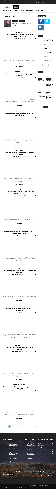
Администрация (19, 32)
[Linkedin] (41, 3)
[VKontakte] (50, 3)
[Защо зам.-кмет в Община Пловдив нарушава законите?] (19, 88)
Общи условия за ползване (32, 485)
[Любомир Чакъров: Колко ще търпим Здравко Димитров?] (19, 49)
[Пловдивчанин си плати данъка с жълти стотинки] (19, 167)
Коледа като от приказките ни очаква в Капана (41, 95)
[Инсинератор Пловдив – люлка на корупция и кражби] (23, 460)
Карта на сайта (19, 475)
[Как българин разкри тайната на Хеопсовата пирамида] (40, 46)
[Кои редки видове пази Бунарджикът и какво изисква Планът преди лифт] (5, 444)
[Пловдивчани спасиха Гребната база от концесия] (19, 323)
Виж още (45, 64)
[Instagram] (39, 3)
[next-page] (21, 426)
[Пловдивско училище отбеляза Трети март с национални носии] (19, 246)
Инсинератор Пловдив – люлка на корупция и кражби (31, 460)
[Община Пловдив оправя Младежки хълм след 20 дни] (19, 128)
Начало (5, 10)
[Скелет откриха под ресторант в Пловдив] (40, 40)
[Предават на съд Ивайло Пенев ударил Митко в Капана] (19, 285)
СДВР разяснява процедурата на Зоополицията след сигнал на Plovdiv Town (49, 83)
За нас (27, 0)
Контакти (31, 0)
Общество (40, 78)
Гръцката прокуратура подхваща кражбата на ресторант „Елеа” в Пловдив (31, 446)
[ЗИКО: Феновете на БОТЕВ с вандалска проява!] (19, 362)
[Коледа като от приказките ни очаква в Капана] (41, 90)
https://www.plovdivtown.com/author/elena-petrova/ (21, 23)
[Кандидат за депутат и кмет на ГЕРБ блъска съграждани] (23, 453)
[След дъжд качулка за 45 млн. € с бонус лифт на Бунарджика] (5, 460)
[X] (48, 3)
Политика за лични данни (38, 0)
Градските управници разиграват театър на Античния (48, 53)
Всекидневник (19, 150)
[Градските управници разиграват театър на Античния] (40, 54)
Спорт (36, 10)
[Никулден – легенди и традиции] (40, 60)
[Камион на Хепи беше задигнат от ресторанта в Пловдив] (19, 401)
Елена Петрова (16, 38)
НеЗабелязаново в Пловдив (19, 384)
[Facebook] (36, 3)
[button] (51, 10)
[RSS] (45, 3)
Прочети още (19, 66)
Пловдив (15, 10)
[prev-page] (4, 426)
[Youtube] (52, 3)
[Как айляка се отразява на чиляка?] (41, 77)
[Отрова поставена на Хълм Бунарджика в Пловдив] (49, 90)
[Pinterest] (43, 3)
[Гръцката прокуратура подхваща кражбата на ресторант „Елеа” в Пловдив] (23, 444)
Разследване (48, 78)
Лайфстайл (21, 10)
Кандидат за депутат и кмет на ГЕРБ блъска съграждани (31, 453)
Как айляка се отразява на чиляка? (41, 82)
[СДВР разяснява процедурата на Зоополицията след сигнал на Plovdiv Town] (49, 77)
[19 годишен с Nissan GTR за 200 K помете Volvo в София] (19, 206)
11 (18, 426)
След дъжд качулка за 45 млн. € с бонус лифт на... (13, 460)
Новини (23, 0)
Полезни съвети (29, 10)
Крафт (39, 92)
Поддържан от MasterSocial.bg (27, 487)
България (19, 189)
